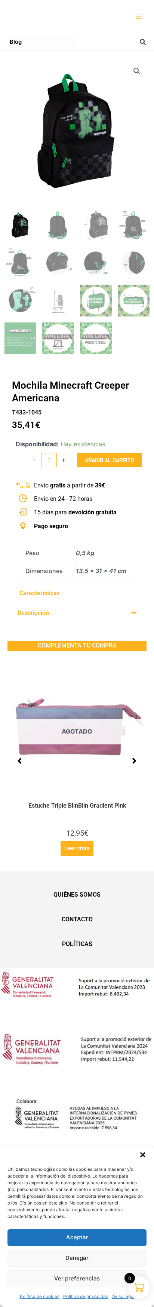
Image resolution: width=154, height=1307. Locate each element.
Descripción (33, 612)
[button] (143, 1154)
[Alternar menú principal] (139, 17)
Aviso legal (123, 1296)
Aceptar (77, 1237)
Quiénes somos (77, 894)
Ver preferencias (77, 1278)
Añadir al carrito (109, 460)
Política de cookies (39, 1296)
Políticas (77, 944)
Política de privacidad (85, 1296)
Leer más (23, 848)
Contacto (77, 919)
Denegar (77, 1257)
